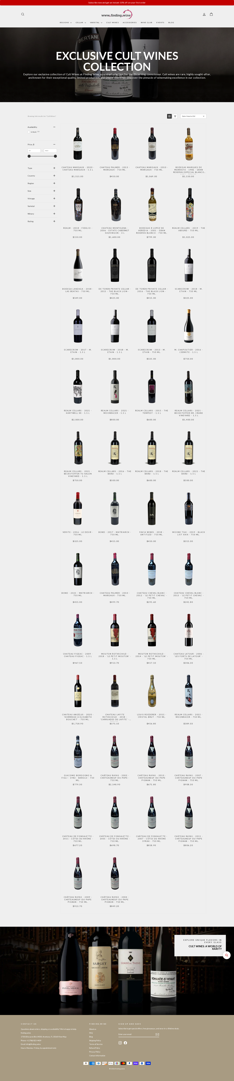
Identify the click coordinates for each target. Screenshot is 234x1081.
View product (77, 161)
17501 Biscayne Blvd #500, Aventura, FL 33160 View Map (43, 1037)
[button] (169, 116)
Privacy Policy (94, 1052)
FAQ (91, 1033)
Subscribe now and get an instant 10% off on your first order (117, 2)
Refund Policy (94, 1048)
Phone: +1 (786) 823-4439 (31, 1040)
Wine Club (146, 22)
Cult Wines (112, 22)
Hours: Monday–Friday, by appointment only (38, 1048)
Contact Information (97, 1056)
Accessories (130, 22)
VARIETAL (95, 22)
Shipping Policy (95, 1040)
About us (92, 1029)
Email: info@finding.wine (31, 1044)
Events (160, 22)
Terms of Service (96, 1044)
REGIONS (65, 22)
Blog (171, 22)
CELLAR (80, 22)
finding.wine (26, 1033)
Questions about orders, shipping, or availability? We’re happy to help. (49, 1029)
